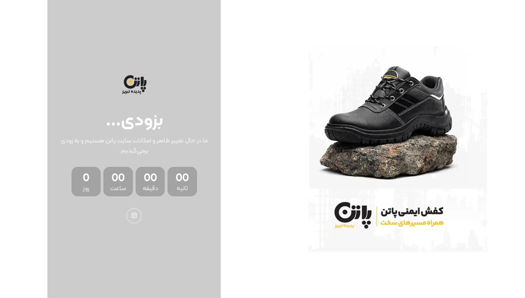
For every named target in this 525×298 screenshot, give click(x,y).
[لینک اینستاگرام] (134, 216)
